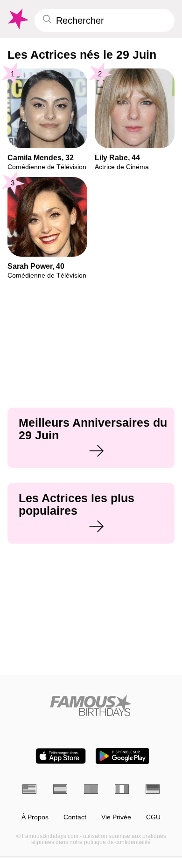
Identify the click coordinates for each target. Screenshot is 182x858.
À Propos (35, 817)
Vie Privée (116, 817)
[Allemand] (153, 789)
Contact (74, 817)
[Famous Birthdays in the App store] (60, 756)
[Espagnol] (60, 789)
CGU (153, 817)
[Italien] (122, 789)
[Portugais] (91, 789)
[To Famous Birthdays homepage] (17, 19)
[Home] (91, 705)
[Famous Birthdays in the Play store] (122, 756)
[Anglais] (29, 789)
